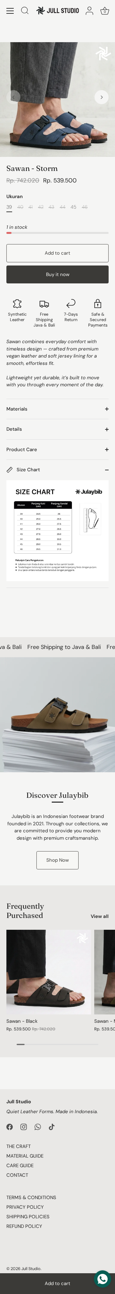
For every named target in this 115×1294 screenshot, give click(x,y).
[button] (13, 97)
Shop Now (57, 860)
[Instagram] (23, 1126)
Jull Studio (31, 1268)
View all (100, 916)
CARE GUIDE (20, 1165)
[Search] (25, 11)
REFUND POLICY (24, 1226)
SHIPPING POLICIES (28, 1216)
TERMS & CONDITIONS (31, 1197)
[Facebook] (9, 1126)
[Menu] (10, 11)
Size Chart (27, 469)
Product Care (21, 449)
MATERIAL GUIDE (24, 1156)
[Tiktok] (52, 1126)
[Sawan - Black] (48, 972)
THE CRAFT (18, 1146)
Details (14, 429)
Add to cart (57, 1283)
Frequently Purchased (25, 910)
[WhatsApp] (37, 1126)
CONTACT (17, 1175)
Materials (16, 409)
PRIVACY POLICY (25, 1207)
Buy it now (57, 274)
